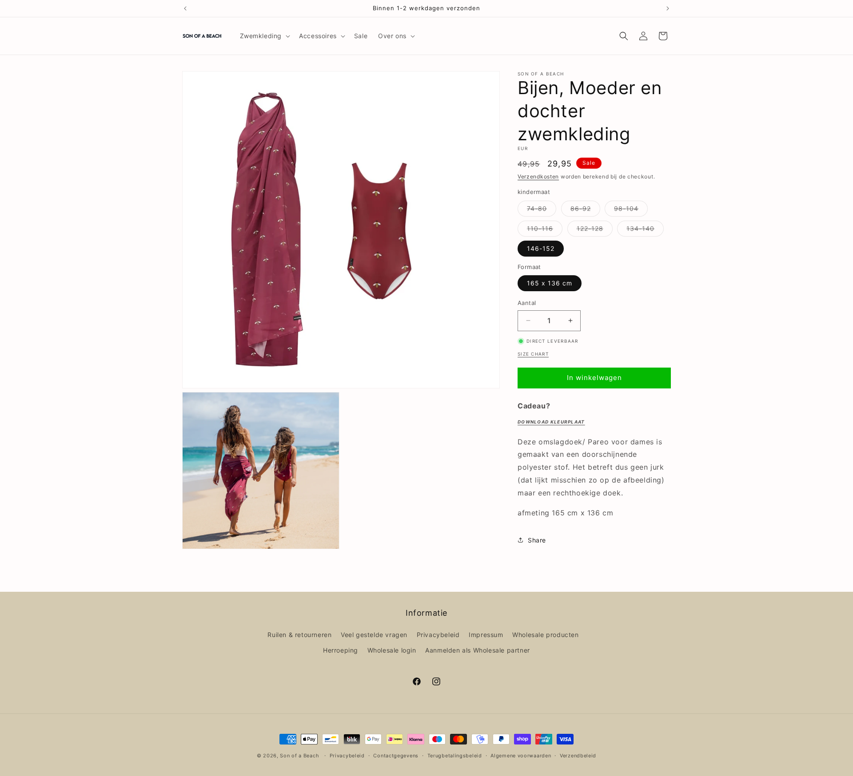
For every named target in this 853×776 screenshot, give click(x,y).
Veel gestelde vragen (374, 634)
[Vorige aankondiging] (185, 8)
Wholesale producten (545, 634)
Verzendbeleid (578, 755)
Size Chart (533, 353)
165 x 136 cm (549, 283)
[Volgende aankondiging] (668, 8)
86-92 (585, 210)
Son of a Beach (299, 755)
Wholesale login (391, 650)
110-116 (544, 230)
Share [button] (537, 540)
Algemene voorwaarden (520, 755)
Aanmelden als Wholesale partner (477, 650)
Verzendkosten (538, 176)
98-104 (631, 210)
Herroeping (340, 650)
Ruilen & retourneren (299, 634)
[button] (264, 36)
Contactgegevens (396, 755)
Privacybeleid (438, 634)
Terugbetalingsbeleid (454, 755)
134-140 (645, 230)
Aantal (527, 302)
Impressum (486, 634)
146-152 (540, 248)
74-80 (541, 210)
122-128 (595, 230)
